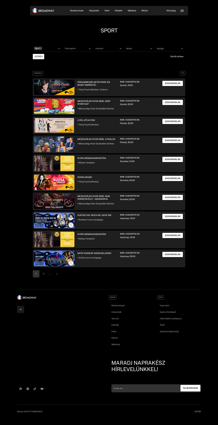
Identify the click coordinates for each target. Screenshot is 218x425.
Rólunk (144, 10)
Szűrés (38, 56)
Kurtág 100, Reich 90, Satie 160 (94, 215)
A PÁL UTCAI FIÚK (86, 120)
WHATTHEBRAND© (33, 411)
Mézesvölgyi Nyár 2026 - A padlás (96, 139)
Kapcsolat (164, 305)
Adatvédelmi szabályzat (171, 318)
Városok (115, 318)
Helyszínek (94, 10)
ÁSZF (162, 325)
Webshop (132, 10)
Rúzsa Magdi (84, 177)
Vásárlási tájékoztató (169, 331)
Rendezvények (118, 305)
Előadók (118, 10)
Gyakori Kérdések (168, 312)
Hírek (106, 10)
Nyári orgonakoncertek (91, 158)
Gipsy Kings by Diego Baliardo (94, 253)
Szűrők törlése (176, 56)
